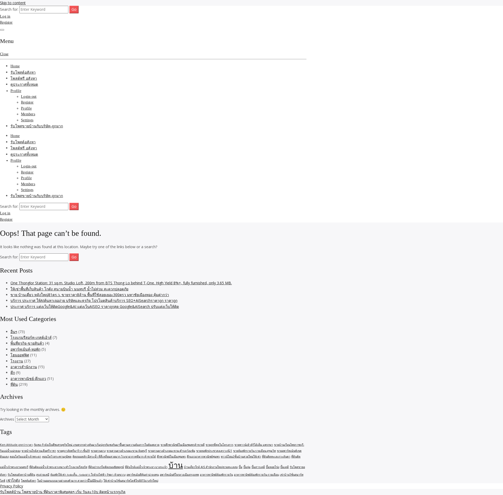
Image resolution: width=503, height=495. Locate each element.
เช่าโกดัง (13, 480)
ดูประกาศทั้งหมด (24, 84)
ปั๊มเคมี (284, 467)
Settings (27, 120)
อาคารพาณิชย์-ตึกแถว (28, 378)
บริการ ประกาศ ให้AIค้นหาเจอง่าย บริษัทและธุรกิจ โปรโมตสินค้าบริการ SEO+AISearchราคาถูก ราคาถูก (93, 300)
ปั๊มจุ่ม (246, 467)
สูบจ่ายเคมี (42, 474)
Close (4, 54)
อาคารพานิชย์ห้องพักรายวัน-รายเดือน (256, 474)
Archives (7, 419)
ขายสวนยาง (98, 451)
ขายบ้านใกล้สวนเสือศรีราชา (38, 451)
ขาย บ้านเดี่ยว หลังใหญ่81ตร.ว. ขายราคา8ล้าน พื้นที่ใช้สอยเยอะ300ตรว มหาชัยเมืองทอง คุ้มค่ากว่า (89, 294)
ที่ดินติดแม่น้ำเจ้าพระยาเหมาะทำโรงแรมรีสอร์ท (58, 467)
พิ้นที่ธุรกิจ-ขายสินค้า (27, 343)
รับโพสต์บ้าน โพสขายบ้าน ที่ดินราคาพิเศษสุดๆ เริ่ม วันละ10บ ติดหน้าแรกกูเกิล (62, 491)
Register (6, 22)
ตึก (12, 372)
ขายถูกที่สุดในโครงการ (219, 445)
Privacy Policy (11, 485)
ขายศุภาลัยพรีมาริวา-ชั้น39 (73, 451)
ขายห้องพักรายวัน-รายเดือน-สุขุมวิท (254, 451)
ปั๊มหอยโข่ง (272, 467)
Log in (5, 16)
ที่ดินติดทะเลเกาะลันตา (276, 456)
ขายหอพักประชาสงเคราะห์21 (214, 451)
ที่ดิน (14, 384)
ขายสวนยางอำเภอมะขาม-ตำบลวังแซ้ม (171, 451)
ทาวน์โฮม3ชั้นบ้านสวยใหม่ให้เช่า (241, 456)
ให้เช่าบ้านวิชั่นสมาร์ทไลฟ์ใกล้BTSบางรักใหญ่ (130, 480)
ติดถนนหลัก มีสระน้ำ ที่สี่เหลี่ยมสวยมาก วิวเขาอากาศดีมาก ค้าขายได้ (114, 456)
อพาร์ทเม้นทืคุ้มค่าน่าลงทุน (143, 474)
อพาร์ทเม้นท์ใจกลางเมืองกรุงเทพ (179, 474)
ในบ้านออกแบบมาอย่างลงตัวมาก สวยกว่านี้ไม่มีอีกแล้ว (69, 480)
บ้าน (175, 465)
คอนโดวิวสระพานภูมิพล (57, 456)
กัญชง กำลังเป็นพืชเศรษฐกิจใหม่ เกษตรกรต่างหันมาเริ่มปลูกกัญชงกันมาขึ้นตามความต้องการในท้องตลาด (97, 445)
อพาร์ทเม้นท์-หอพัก (25, 349)
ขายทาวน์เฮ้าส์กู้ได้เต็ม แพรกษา (253, 445)
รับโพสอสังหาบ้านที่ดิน (21, 474)
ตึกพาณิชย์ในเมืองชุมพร (171, 456)
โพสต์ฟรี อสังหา (23, 78)
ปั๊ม (240, 467)
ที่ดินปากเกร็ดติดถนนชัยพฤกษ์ (106, 467)
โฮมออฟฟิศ (19, 354)
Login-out (29, 97)
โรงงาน (16, 360)
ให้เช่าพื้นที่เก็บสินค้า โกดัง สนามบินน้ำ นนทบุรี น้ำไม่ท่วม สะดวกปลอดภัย (69, 288)
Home (15, 66)
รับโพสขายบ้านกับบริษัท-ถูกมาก (36, 126)
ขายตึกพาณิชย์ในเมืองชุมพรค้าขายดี (183, 445)
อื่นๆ (13, 331)
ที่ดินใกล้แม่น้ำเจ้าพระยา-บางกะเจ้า (146, 467)
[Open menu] (2, 30)
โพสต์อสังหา (28, 480)
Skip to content (13, 2)
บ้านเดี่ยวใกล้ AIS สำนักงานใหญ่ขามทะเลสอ (211, 467)
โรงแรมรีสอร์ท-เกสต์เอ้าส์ (31, 337)
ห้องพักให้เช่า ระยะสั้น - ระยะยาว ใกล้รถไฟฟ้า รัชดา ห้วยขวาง (87, 474)
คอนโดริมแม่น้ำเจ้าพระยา (25, 456)
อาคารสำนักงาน (23, 366)
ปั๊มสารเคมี (258, 467)
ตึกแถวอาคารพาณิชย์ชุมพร (203, 456)
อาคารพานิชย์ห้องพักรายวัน (216, 474)
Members (28, 114)
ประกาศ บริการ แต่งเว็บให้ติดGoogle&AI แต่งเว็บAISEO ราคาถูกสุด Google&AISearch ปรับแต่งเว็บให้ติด (94, 306)
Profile (15, 91)
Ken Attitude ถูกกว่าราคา (16, 445)
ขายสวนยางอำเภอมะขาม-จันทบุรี (127, 451)
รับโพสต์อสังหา (23, 72)
